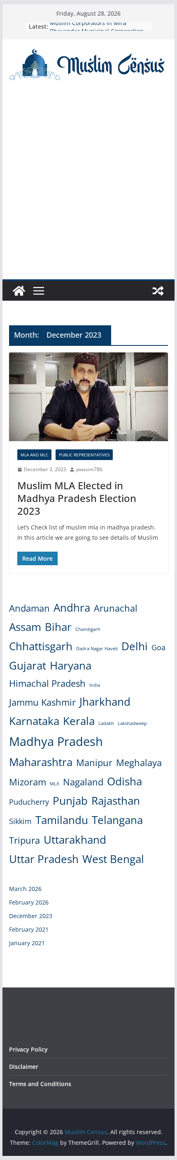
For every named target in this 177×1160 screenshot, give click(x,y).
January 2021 (27, 943)
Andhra (72, 607)
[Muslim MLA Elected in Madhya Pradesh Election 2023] (88, 396)
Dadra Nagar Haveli (97, 648)
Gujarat (27, 665)
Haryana (70, 665)
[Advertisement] (88, 187)
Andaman (29, 608)
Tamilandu (61, 819)
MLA (54, 784)
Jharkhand (104, 701)
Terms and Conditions (40, 1084)
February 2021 (29, 929)
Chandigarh (87, 629)
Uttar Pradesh (44, 859)
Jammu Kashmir (42, 702)
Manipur (94, 762)
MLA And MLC (34, 455)
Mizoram (27, 782)
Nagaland (83, 782)
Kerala (79, 720)
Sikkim (20, 821)
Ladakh (106, 723)
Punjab (70, 800)
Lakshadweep (132, 723)
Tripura (24, 840)
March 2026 (25, 889)
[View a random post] (158, 291)
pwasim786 (89, 469)
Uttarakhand (75, 839)
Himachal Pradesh (47, 683)
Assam (25, 626)
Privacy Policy (28, 1049)
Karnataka (34, 720)
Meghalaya (139, 762)
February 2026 (29, 902)
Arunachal (115, 608)
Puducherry (29, 802)
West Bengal (113, 859)
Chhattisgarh (40, 646)
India (94, 685)
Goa (158, 647)
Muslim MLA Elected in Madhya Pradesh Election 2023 (76, 498)
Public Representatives (84, 455)
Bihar (58, 626)
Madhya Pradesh (56, 741)
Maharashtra (40, 762)
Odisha (124, 781)
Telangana (117, 819)
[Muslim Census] (19, 291)
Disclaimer (23, 1066)
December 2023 (30, 916)
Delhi (134, 646)
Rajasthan (115, 800)
